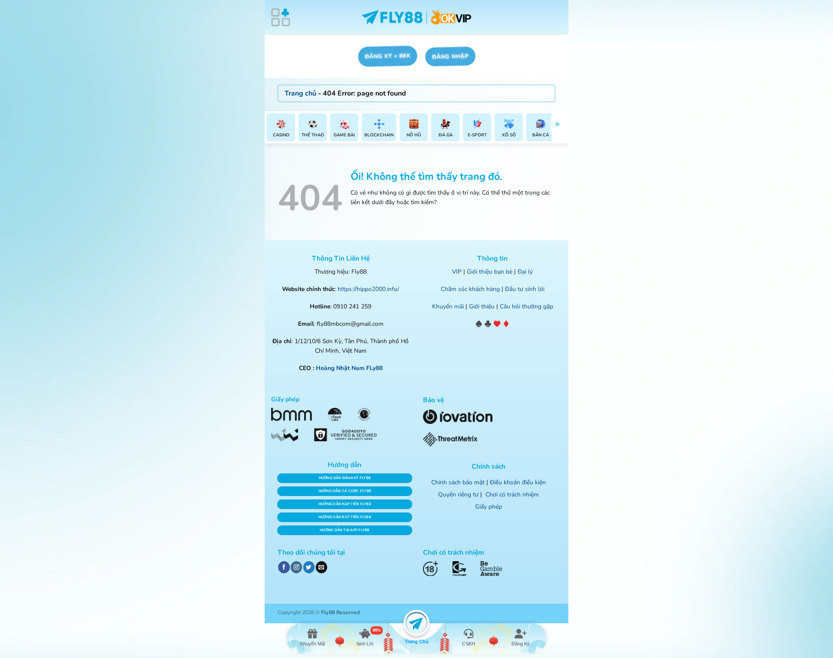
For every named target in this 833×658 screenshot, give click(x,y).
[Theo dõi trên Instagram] (296, 567)
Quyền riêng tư (458, 494)
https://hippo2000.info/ (368, 289)
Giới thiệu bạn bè (489, 272)
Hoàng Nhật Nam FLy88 (349, 368)
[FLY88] (416, 17)
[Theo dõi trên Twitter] (309, 567)
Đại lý (525, 272)
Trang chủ (300, 93)
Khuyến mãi (448, 306)
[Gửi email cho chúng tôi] (321, 567)
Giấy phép (488, 507)
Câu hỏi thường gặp (526, 306)
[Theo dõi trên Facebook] (283, 567)
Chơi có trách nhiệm (512, 494)
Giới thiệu (482, 306)
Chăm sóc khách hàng (470, 289)
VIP (457, 272)
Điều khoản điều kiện (518, 482)
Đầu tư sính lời (524, 289)
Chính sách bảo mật (458, 482)
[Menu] (280, 17)
